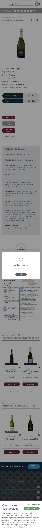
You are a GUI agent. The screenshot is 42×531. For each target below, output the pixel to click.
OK (21, 274)
